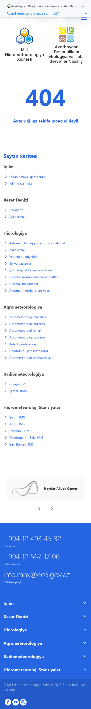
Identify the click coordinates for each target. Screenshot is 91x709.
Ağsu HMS (16, 424)
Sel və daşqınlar (20, 263)
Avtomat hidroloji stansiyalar (29, 290)
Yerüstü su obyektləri (24, 256)
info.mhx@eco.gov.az (37, 574)
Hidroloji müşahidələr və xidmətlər (33, 277)
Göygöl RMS (18, 384)
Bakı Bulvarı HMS (21, 444)
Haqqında (16, 210)
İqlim (9, 603)
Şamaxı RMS (18, 391)
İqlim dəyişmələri (21, 183)
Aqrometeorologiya (23, 643)
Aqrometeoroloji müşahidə (28, 317)
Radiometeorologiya (24, 656)
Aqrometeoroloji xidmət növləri (31, 357)
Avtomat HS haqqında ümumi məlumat (37, 243)
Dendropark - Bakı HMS (26, 437)
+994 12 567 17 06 (32, 556)
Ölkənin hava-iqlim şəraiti (27, 176)
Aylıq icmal (16, 216)
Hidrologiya (15, 630)
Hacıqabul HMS (20, 430)
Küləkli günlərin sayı (23, 344)
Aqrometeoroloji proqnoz (27, 337)
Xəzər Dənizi (16, 616)
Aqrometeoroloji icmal (25, 330)
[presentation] (39, 508)
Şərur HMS (17, 417)
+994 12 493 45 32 (32, 538)
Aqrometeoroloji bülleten (27, 323)
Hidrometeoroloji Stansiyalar (32, 670)
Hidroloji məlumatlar (23, 283)
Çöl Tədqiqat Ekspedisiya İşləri (30, 270)
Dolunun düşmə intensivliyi (28, 351)
